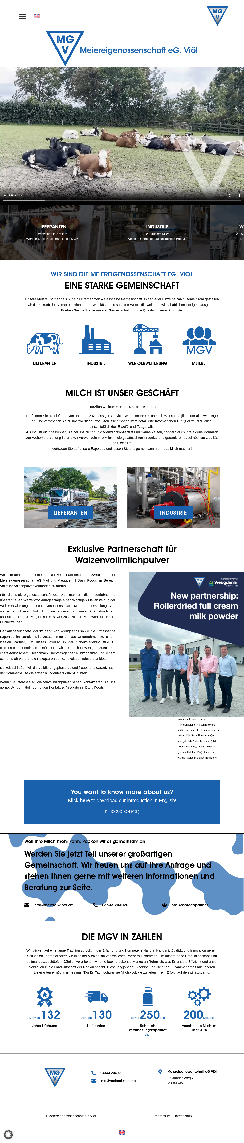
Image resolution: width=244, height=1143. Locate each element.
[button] (8, 1134)
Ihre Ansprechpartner (189, 905)
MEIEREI (199, 363)
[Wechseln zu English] (122, 1132)
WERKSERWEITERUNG (147, 363)
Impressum (162, 1116)
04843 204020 (115, 905)
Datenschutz (183, 1116)
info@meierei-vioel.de (53, 905)
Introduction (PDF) (122, 811)
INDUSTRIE (96, 363)
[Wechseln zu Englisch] (37, 16)
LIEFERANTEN (45, 363)
